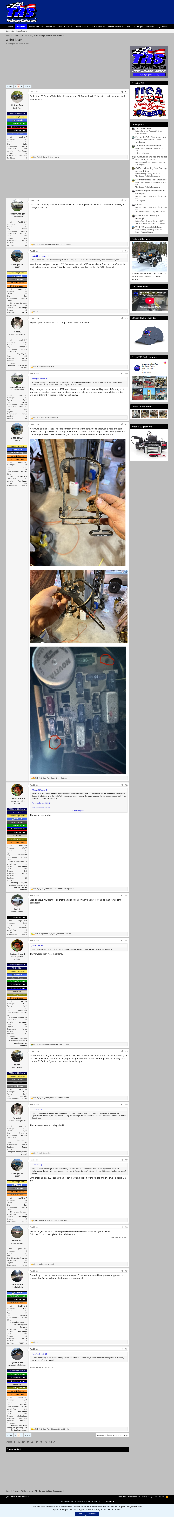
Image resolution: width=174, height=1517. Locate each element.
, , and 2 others (51, 1044)
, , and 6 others (51, 778)
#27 (126, 1160)
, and (46, 157)
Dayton (24, 229)
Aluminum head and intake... (149, 145)
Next (26, 86)
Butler (25, 144)
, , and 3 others (53, 934)
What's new (34, 26)
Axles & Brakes (140, 133)
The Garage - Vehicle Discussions (147, 176)
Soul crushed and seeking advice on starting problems (151, 158)
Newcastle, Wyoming (19, 1258)
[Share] (122, 91)
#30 (126, 1349)
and (43, 367)
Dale (25, 296)
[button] (42, 26)
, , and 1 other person (52, 244)
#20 (126, 373)
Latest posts (138, 124)
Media (49, 26)
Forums (21, 26)
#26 (126, 1104)
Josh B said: (36, 945)
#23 (126, 895)
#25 (126, 1051)
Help (156, 1497)
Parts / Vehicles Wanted (144, 232)
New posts (10, 31)
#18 (126, 251)
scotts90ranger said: (39, 256)
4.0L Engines (140, 142)
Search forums (21, 31)
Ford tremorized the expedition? (150, 179)
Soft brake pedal (143, 128)
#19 (126, 318)
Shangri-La (23, 347)
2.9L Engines (140, 201)
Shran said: (36, 1109)
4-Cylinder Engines (142, 153)
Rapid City (23, 1096)
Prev (10, 86)
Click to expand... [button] (78, 810)
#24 (126, 940)
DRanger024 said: (38, 378)
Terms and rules (134, 1497)
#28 (126, 1227)
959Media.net (109, 1501)
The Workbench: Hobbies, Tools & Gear (150, 212)
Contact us (122, 1497)
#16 (126, 92)
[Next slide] (164, 414)
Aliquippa (23, 1404)
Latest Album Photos (142, 406)
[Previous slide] (135, 414)
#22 (126, 785)
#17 (126, 200)
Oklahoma (23, 928)
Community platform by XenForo (81, 1501)
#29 (126, 1271)
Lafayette (23, 1315)
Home (10, 26)
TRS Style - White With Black (18, 1497)
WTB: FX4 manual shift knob (148, 227)
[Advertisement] (67, 64)
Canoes (139, 204)
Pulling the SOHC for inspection (150, 137)
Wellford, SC (22, 855)
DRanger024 (12, 43)
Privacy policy (147, 1497)
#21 (126, 424)
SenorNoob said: (38, 1354)
